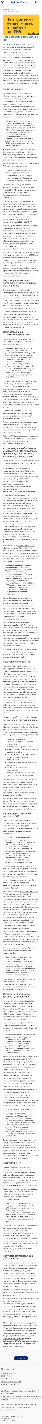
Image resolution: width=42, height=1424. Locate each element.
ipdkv (9, 1418)
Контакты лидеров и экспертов (11, 1381)
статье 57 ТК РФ (16, 461)
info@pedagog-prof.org (8, 1373)
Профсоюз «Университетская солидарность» (15, 1407)
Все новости (21, 1358)
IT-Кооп (12, 1420)
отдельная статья (18, 1249)
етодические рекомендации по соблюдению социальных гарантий (19, 260)
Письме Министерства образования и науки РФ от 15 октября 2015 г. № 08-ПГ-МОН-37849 (20, 548)
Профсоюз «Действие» (8, 1410)
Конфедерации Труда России (28, 1404)
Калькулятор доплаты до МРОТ (11, 1384)
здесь (36, 271)
